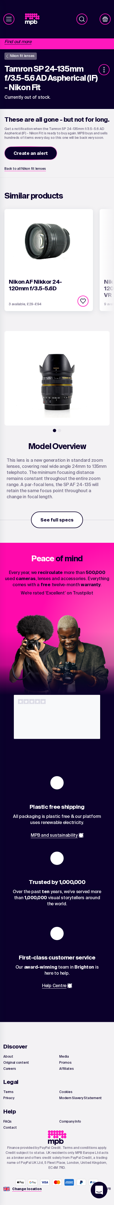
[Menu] (8, 19)
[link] (34, 19)
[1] (54, 430)
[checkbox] (83, 301)
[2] (59, 430)
